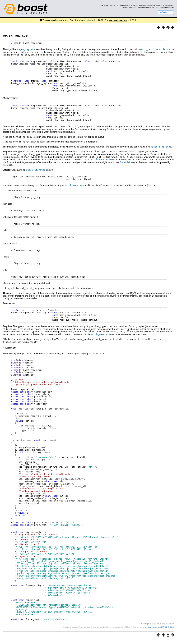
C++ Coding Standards (164, 8)
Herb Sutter (127, 8)
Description (10, 98)
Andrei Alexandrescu (145, 8)
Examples (9, 348)
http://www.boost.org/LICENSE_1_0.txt (159, 627)
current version (118, 20)
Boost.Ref (125, 162)
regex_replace (15, 35)
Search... (166, 12)
